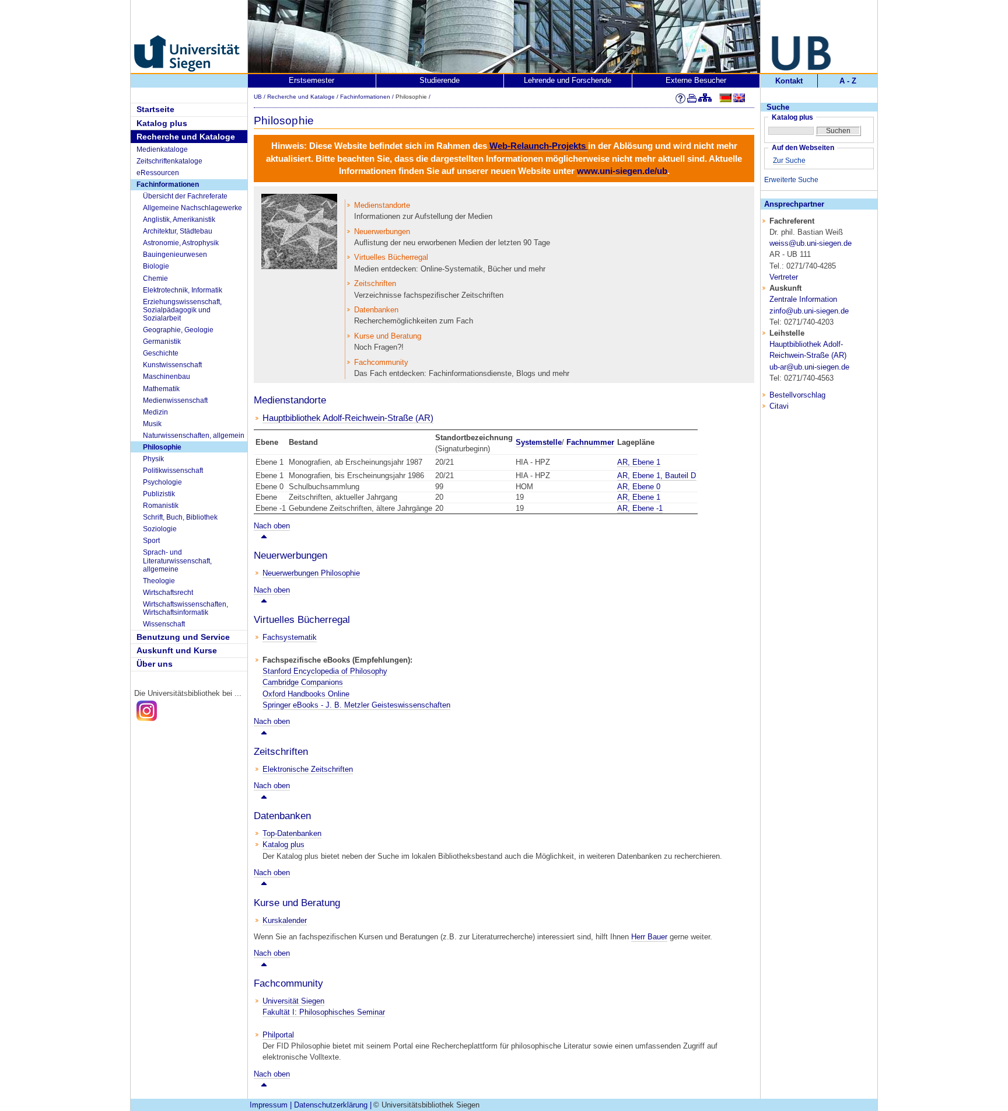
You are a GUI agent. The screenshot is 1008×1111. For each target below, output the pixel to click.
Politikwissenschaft (173, 470)
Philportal (278, 1034)
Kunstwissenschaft (172, 365)
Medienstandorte (382, 205)
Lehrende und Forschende (567, 80)
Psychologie (162, 482)
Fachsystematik (289, 637)
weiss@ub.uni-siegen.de (810, 243)
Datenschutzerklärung (331, 1104)
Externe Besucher (696, 80)
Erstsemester (311, 80)
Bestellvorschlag (797, 395)
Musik (152, 424)
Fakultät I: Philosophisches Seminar (323, 1012)
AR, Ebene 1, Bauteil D (656, 475)
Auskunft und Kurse (176, 650)
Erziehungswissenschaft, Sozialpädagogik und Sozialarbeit (182, 310)
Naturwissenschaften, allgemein (193, 435)
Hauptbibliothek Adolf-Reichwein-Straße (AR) (347, 418)
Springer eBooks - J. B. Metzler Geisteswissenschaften (356, 705)
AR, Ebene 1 (638, 462)
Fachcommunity (381, 362)
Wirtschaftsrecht (168, 592)
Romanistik (160, 505)
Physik (153, 459)
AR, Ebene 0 (638, 486)
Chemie (155, 278)
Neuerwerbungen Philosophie (311, 573)
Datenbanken (376, 309)
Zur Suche (789, 160)
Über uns (154, 663)
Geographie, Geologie (178, 330)
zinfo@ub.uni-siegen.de (809, 311)
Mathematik (161, 389)
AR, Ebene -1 (640, 508)
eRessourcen (157, 173)
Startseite (155, 109)
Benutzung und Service (183, 637)
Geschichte (160, 353)
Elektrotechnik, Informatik (182, 290)
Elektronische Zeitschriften (307, 769)
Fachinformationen (167, 184)
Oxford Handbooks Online (305, 693)
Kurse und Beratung (387, 336)
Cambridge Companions (302, 682)
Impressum (269, 1104)
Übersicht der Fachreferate (185, 196)
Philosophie (162, 447)
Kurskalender (284, 920)
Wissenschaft (164, 624)
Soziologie (160, 529)
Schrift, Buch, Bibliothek (180, 517)
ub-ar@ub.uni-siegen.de (809, 367)
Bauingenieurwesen (175, 254)
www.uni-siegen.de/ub (622, 171)
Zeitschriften (375, 283)
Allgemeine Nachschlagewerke (192, 208)
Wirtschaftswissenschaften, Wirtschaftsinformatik (185, 608)
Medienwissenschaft (175, 400)
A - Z (847, 80)
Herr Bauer (649, 936)
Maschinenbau (166, 376)
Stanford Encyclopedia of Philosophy (324, 671)
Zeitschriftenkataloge (169, 161)
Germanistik (162, 341)
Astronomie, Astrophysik (181, 243)
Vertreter (783, 277)
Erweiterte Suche (791, 179)
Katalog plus (161, 123)
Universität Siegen (293, 1001)
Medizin (155, 412)
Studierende (439, 80)
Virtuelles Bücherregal (391, 257)
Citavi (779, 406)
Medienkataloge (162, 149)
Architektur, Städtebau (177, 231)
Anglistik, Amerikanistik (179, 219)
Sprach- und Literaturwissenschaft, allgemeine (177, 560)
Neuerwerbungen (382, 231)
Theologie (159, 581)
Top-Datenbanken (291, 833)
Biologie (156, 266)
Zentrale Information (803, 299)
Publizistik (159, 494)
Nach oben (272, 525)
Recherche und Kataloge (185, 136)
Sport (151, 541)
